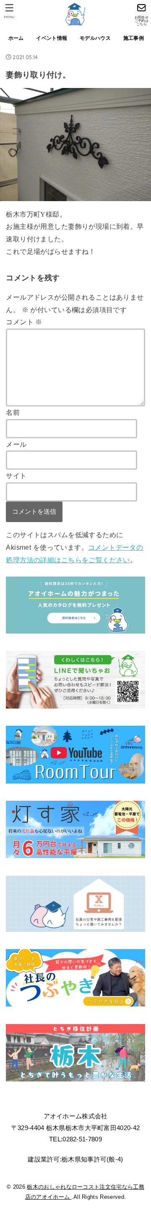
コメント (24, 322)
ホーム (16, 38)
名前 (13, 412)
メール (16, 444)
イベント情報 (51, 38)
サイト (16, 475)
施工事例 (133, 38)
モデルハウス (95, 38)
